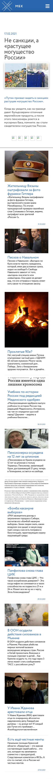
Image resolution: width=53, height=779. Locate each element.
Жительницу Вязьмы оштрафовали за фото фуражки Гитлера (23, 190)
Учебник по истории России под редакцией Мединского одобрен (24, 395)
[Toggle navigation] (47, 6)
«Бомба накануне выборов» (20, 510)
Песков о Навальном (23, 257)
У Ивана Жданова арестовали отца (20, 710)
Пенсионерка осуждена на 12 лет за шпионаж (25, 454)
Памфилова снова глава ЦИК (25, 572)
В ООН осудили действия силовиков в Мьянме (24, 634)
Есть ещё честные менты (25, 739)
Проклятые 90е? (19, 351)
